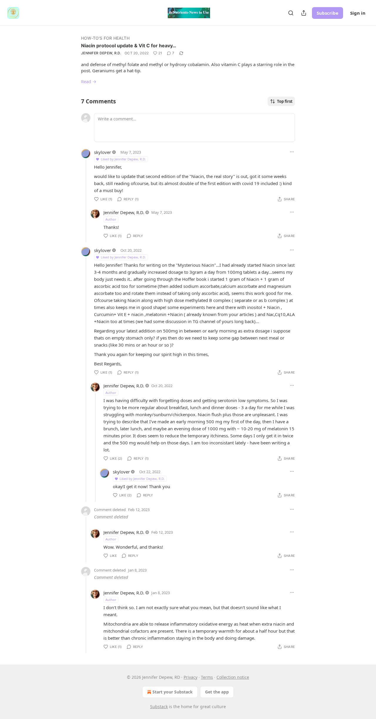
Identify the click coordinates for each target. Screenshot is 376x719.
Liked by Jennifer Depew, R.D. (123, 159)
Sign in (357, 13)
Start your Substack (172, 692)
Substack (159, 706)
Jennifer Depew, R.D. (101, 53)
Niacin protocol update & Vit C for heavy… (128, 45)
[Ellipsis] (292, 152)
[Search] (291, 13)
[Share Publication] (304, 13)
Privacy (190, 677)
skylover (102, 152)
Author (110, 219)
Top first (285, 101)
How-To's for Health (105, 38)
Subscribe (327, 13)
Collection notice (232, 677)
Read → (88, 81)
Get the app (217, 692)
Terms (207, 677)
